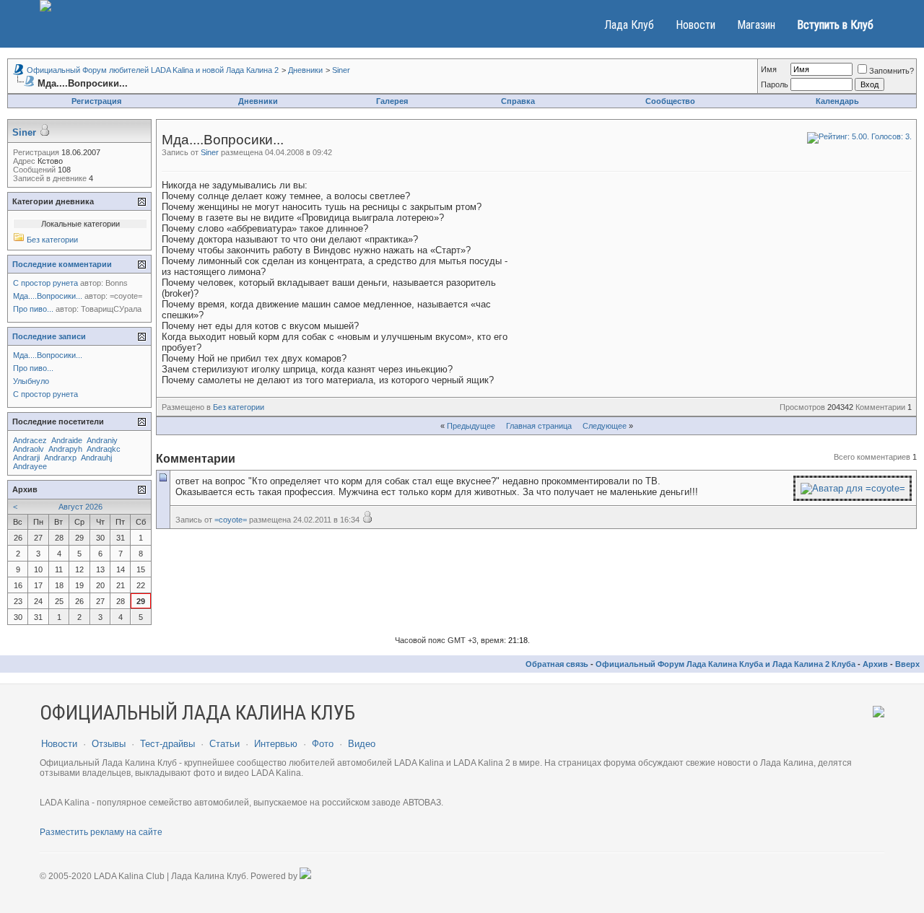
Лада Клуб (629, 25)
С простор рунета (45, 283)
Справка (518, 101)
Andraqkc (104, 449)
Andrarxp (60, 457)
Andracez (30, 440)
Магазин (756, 25)
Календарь (837, 101)
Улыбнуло (31, 381)
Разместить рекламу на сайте (101, 832)
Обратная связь (557, 664)
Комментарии (880, 407)
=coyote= (230, 519)
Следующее (605, 425)
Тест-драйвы (167, 743)
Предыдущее (471, 425)
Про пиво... (33, 309)
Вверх (907, 664)
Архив (875, 664)
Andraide (66, 440)
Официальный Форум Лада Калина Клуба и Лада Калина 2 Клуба (725, 664)
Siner (341, 70)
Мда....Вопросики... (47, 296)
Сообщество (670, 101)
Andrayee (30, 466)
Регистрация (96, 101)
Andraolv (28, 449)
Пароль (774, 84)
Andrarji (26, 457)
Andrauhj (96, 457)
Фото (323, 743)
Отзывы (109, 743)
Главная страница (539, 425)
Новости (695, 25)
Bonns (116, 283)
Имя (769, 69)
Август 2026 (80, 506)
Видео (361, 743)
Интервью (275, 743)
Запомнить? (891, 70)
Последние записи (49, 336)
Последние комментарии (62, 264)
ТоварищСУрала (111, 309)
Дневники (305, 70)
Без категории (238, 407)
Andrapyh (65, 449)
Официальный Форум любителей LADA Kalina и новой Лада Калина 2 (153, 70)
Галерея (392, 101)
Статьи (224, 743)
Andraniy (102, 440)
